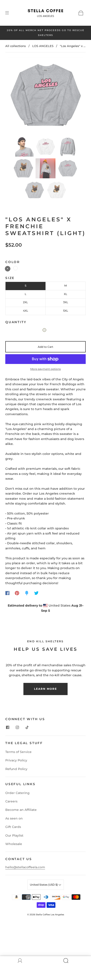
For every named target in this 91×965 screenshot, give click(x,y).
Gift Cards (13, 827)
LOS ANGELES (42, 46)
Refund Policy (16, 769)
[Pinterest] (17, 593)
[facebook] (7, 727)
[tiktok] (27, 727)
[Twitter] (36, 593)
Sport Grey (7, 268)
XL (65, 294)
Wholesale (13, 844)
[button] (45, 96)
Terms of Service (18, 752)
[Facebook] (7, 593)
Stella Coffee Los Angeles (50, 914)
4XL (25, 310)
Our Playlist (14, 835)
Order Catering (17, 793)
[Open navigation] (10, 12)
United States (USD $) (44, 884)
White (15, 268)
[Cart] (81, 13)
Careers (11, 801)
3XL (65, 302)
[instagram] (17, 727)
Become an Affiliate (21, 810)
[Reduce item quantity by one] (42, 331)
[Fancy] (27, 593)
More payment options (45, 369)
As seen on (14, 818)
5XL (65, 310)
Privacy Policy (16, 760)
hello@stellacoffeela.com (25, 867)
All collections (15, 46)
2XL (25, 302)
